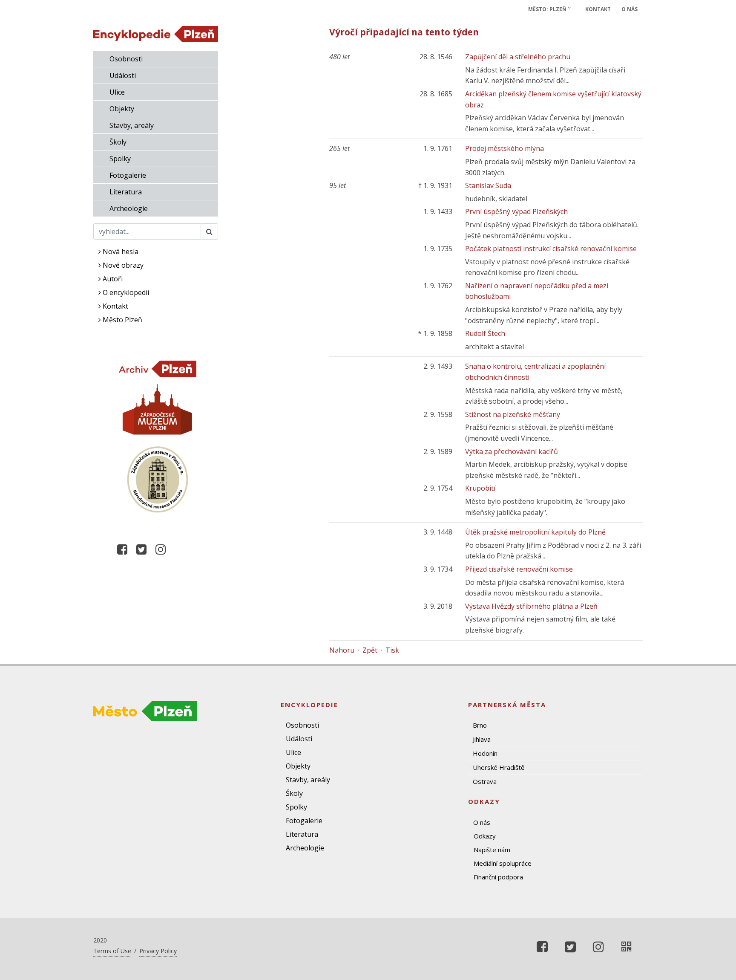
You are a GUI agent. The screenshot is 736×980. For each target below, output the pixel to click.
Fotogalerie (127, 175)
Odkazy (485, 836)
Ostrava (485, 781)
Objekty (121, 108)
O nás (629, 9)
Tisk (392, 650)
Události (122, 75)
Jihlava (482, 739)
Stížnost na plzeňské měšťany (512, 414)
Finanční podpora (498, 877)
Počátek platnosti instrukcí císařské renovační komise (551, 248)
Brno (480, 725)
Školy (117, 142)
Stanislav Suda (488, 185)
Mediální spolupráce (503, 863)
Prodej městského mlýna (504, 148)
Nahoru (341, 650)
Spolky (120, 158)
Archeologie (128, 208)
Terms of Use (112, 951)
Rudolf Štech (485, 333)
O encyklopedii (125, 292)
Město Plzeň (121, 319)
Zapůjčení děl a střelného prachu (517, 56)
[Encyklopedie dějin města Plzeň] (626, 947)
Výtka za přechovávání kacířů (511, 451)
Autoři (112, 278)
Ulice (117, 92)
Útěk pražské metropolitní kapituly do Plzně (535, 532)
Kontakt (598, 9)
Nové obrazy (122, 265)
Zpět (369, 650)
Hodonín (485, 753)
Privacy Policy (158, 951)
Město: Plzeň (548, 9)
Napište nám (492, 849)
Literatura (125, 192)
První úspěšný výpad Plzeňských (516, 211)
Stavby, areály (131, 125)
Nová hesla (119, 251)
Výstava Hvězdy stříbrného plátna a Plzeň (531, 606)
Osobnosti (126, 59)
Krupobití (480, 488)
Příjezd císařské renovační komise (519, 569)
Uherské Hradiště (498, 767)
